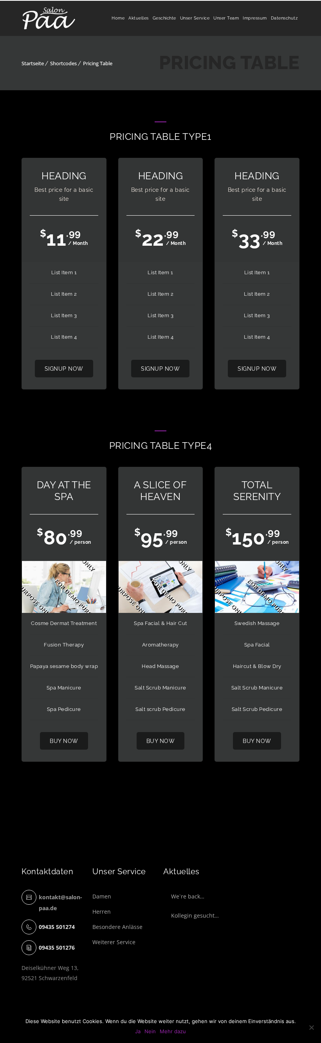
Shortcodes (63, 63)
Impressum (255, 18)
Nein (150, 1031)
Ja (138, 1031)
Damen (101, 896)
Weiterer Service (113, 942)
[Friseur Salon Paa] (49, 18)
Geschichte (164, 18)
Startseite (33, 63)
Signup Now (64, 369)
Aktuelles (138, 18)
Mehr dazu (173, 1031)
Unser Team (226, 18)
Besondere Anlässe (117, 926)
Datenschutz (284, 18)
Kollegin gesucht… (195, 915)
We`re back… (187, 896)
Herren (101, 911)
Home (118, 18)
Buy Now (64, 741)
